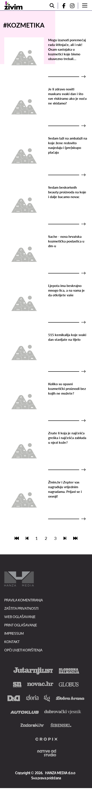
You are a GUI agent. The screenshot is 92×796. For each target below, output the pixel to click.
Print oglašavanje (20, 625)
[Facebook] (62, 6)
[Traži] (52, 6)
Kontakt (11, 641)
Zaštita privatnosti (21, 608)
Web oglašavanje (20, 616)
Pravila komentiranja (23, 600)
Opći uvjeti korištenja (23, 650)
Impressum (14, 633)
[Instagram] (74, 6)
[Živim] (13, 5)
